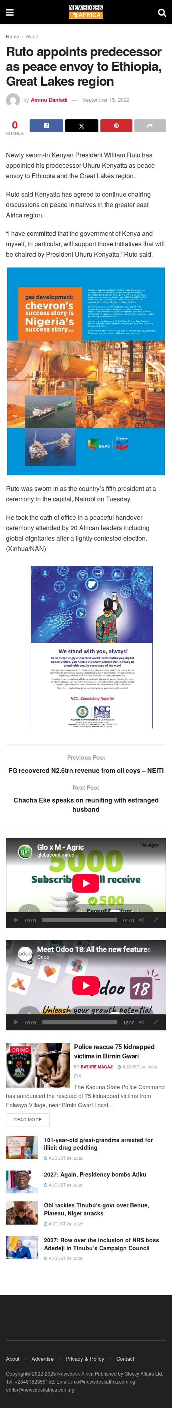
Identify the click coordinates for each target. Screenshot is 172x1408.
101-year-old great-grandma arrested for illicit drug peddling (98, 1144)
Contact (125, 1358)
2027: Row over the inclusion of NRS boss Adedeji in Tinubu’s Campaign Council (101, 1244)
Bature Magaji (97, 1067)
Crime (20, 1049)
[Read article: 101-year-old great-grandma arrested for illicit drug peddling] (22, 1147)
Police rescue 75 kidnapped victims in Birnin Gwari (114, 1051)
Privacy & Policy (85, 1358)
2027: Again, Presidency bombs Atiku (95, 1174)
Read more (32, 1119)
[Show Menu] (10, 12)
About (13, 1358)
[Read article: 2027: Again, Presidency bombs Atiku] (22, 1182)
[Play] (16, 920)
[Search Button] (162, 12)
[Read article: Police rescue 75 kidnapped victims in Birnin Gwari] (38, 1065)
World (32, 36)
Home (12, 36)
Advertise (43, 1358)
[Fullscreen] (156, 920)
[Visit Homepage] (86, 12)
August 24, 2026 (139, 1067)
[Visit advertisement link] (86, 371)
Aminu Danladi (49, 99)
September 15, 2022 (105, 99)
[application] (86, 883)
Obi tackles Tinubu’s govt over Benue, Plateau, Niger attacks (96, 1209)
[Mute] (142, 920)
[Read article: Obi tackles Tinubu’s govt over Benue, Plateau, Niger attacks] (22, 1212)
